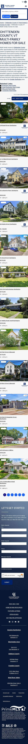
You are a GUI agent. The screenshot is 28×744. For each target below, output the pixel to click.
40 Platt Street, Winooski (7, 352)
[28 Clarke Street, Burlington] (14, 211)
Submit (6, 582)
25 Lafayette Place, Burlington (9, 190)
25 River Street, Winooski (7, 383)
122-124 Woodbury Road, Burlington (7, 482)
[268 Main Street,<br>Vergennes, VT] (14, 657)
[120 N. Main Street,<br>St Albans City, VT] (14, 669)
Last (2, 532)
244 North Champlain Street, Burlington (8, 418)
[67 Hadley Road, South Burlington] (14, 307)
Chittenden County (19, 47)
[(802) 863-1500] (14, 601)
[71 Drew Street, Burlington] (14, 245)
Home (2, 23)
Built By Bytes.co (6, 701)
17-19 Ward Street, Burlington (9, 159)
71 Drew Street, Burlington (8, 258)
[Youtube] (15, 622)
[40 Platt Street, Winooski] (14, 339)
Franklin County (14, 665)
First (2, 527)
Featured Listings (14, 611)
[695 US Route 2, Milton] (14, 437)
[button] (25, 6)
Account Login (6, 692)
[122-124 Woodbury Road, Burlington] (14, 468)
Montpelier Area (14, 642)
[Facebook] (9, 622)
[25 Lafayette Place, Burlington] (14, 177)
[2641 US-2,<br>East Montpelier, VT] (14, 645)
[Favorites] (23, 2)
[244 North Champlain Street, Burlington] (14, 404)
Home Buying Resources (14, 607)
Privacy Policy (21, 692)
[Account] (25, 2)
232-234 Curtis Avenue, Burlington (10, 289)
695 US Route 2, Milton (6, 450)
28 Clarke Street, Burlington (8, 224)
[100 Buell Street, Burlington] (14, 112)
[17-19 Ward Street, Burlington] (14, 146)
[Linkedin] (18, 622)
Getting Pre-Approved (14, 618)
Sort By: (8, 98)
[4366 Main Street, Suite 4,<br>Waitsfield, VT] (14, 680)
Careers (14, 692)
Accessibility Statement (8, 696)
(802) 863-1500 (14, 604)
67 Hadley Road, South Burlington (10, 320)
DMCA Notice (19, 696)
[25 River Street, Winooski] (14, 370)
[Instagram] (12, 622)
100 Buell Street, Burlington (8, 125)
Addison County (14, 653)
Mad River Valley (14, 677)
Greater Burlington (15, 79)
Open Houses (14, 614)
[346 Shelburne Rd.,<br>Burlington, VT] (14, 633)
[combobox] (20, 98)
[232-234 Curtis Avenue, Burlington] (14, 276)
